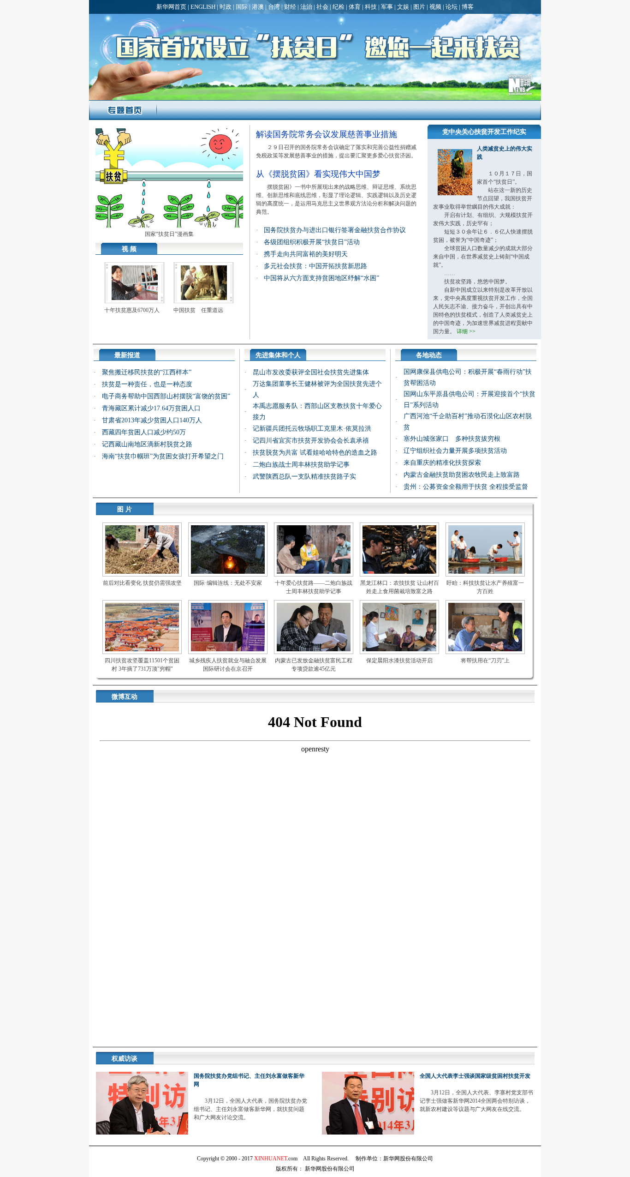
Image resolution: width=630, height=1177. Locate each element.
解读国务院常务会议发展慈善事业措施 (326, 134)
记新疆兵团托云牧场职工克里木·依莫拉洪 (312, 428)
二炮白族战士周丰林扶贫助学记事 (301, 464)
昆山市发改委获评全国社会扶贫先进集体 (311, 372)
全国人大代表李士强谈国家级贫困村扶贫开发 (475, 1076)
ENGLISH (202, 6)
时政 (226, 6)
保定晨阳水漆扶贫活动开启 (399, 660)
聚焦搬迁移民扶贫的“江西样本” (146, 372)
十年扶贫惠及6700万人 (132, 310)
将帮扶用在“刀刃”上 (485, 660)
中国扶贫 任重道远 (198, 310)
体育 (355, 6)
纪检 (339, 6)
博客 (468, 6)
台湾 (274, 6)
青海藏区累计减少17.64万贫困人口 (151, 408)
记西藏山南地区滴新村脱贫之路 (147, 444)
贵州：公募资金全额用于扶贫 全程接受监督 (466, 486)
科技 (371, 6)
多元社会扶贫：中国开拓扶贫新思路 (315, 266)
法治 (306, 6)
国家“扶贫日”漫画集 (169, 234)
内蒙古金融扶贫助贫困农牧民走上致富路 (462, 474)
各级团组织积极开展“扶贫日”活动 (312, 242)
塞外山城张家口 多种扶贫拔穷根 (452, 438)
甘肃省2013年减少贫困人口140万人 (152, 420)
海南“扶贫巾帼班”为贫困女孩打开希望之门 (163, 456)
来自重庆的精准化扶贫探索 (442, 462)
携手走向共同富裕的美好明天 (306, 254)
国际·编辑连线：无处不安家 (228, 583)
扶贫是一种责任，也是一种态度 (147, 384)
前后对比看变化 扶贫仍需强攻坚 (142, 583)
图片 (419, 6)
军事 (387, 6)
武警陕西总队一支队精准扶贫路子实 (304, 476)
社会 (322, 6)
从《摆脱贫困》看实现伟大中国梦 (318, 174)
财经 (290, 6)
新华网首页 (171, 6)
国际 (242, 6)
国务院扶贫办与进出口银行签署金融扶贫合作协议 (335, 230)
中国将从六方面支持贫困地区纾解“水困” (321, 278)
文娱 (403, 6)
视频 (435, 6)
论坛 (452, 6)
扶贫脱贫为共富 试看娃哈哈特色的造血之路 (315, 452)
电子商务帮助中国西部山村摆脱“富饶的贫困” (166, 396)
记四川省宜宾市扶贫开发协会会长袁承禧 (311, 440)
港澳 (258, 6)
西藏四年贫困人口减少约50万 (144, 432)
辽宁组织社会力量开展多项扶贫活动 (455, 450)
